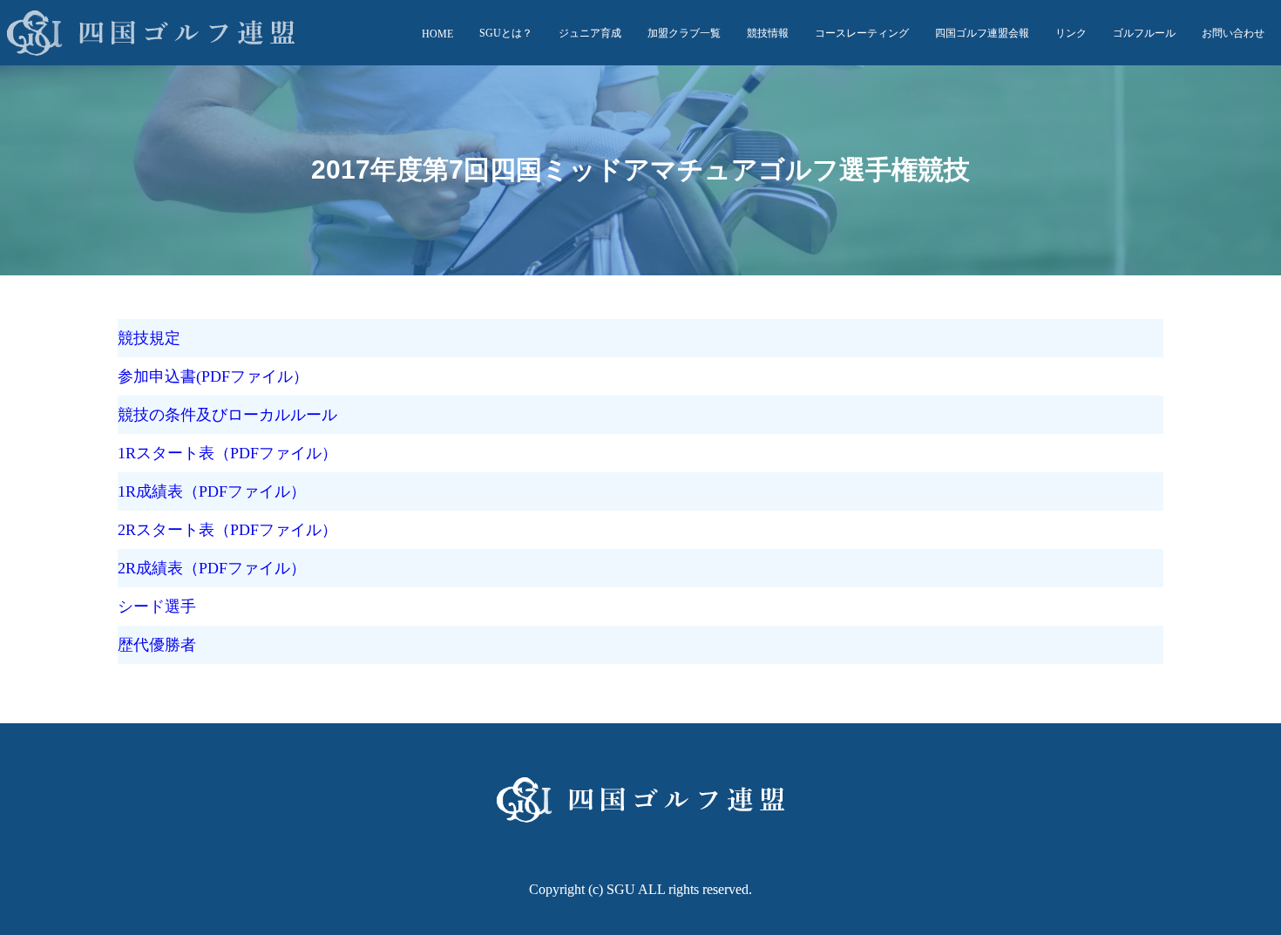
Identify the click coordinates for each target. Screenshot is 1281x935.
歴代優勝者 (157, 645)
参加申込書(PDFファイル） (213, 376)
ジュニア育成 (590, 33)
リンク (1071, 33)
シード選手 (157, 606)
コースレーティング (862, 33)
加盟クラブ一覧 (684, 33)
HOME (437, 34)
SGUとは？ (505, 33)
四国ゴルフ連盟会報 (982, 33)
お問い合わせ (1233, 33)
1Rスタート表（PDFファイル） (227, 453)
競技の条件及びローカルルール (227, 414)
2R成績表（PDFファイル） (212, 568)
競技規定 (149, 338)
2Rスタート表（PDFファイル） (227, 530)
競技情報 (768, 33)
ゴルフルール (1144, 33)
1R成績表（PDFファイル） (212, 491)
